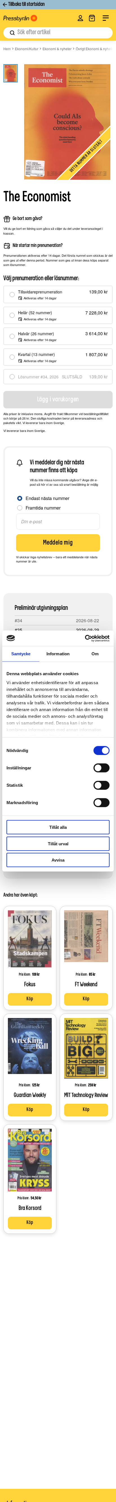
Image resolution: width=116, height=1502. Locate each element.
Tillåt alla (58, 827)
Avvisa (58, 860)
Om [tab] (95, 653)
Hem (7, 48)
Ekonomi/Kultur (26, 48)
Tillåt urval (58, 843)
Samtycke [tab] (21, 653)
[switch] (101, 767)
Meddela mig (58, 543)
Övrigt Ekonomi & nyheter (95, 48)
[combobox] (58, 32)
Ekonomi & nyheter (57, 48)
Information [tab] (58, 653)
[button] (80, 18)
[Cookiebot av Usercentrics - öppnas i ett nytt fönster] (85, 638)
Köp (29, 999)
